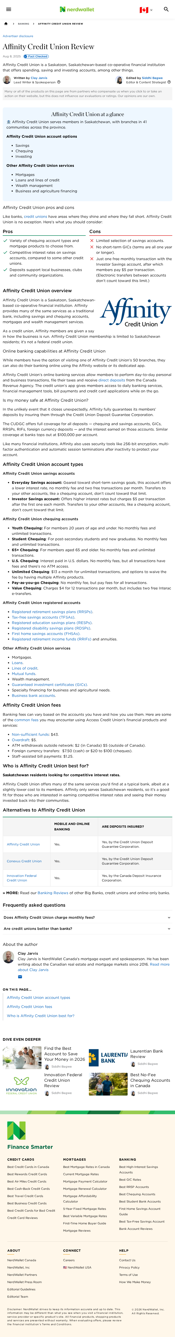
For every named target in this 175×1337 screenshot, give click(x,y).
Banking (23, 23)
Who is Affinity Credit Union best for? (41, 1016)
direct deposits (111, 380)
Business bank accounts (33, 695)
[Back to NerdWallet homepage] (6, 23)
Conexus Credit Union (24, 861)
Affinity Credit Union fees (29, 1007)
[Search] (166, 9)
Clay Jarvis (39, 78)
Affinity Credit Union (23, 844)
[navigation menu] (9, 9)
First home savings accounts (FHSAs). (46, 634)
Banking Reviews (53, 893)
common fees (26, 720)
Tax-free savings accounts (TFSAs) (43, 617)
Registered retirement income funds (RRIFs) (51, 639)
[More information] (59, 82)
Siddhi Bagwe (152, 78)
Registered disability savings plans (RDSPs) (51, 628)
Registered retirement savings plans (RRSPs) (52, 612)
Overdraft (20, 740)
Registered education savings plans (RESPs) (52, 623)
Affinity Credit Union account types (38, 997)
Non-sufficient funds (30, 734)
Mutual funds (23, 674)
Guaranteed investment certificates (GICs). (50, 684)
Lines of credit (24, 668)
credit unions (35, 216)
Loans (17, 663)
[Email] (20, 977)
